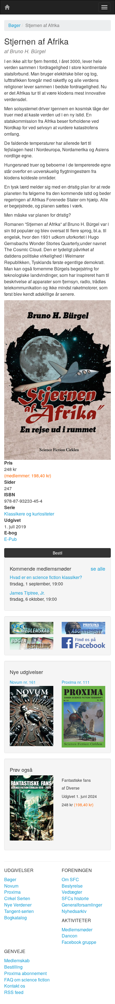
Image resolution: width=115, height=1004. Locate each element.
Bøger (14, 25)
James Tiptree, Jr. (27, 593)
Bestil (57, 553)
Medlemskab (17, 960)
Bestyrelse (72, 886)
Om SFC (70, 879)
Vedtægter (72, 892)
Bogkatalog (15, 917)
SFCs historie (75, 898)
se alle (98, 568)
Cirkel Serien (17, 898)
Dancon (69, 935)
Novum (11, 886)
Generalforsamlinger (82, 905)
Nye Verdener (18, 905)
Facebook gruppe (79, 942)
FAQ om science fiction (27, 979)
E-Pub (10, 539)
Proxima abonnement (25, 973)
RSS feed (13, 992)
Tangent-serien (19, 911)
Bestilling (13, 967)
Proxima (12, 892)
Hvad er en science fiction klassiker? (46, 577)
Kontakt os (14, 986)
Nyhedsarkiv (74, 911)
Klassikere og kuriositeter (29, 513)
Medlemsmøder (77, 929)
